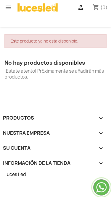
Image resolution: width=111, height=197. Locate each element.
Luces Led (15, 174)
